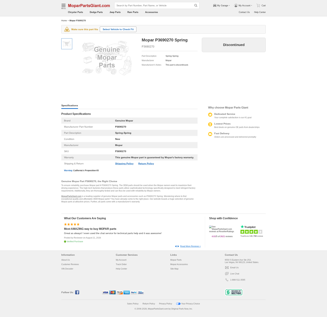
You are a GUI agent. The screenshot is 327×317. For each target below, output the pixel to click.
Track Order (121, 264)
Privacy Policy (165, 304)
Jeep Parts (115, 12)
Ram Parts (132, 12)
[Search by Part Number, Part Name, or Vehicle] (196, 5)
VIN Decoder (67, 269)
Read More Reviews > (190, 246)
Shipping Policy (124, 163)
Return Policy (146, 163)
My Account (121, 260)
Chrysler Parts (75, 12)
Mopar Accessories (179, 264)
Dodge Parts (96, 12)
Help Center (260, 12)
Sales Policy (132, 304)
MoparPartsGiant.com (71, 196)
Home (64, 20)
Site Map (174, 269)
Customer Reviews (70, 264)
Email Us (234, 267)
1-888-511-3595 (237, 280)
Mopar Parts (176, 260)
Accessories (151, 12)
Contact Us (244, 12)
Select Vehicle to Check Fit (118, 29)
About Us (65, 260)
